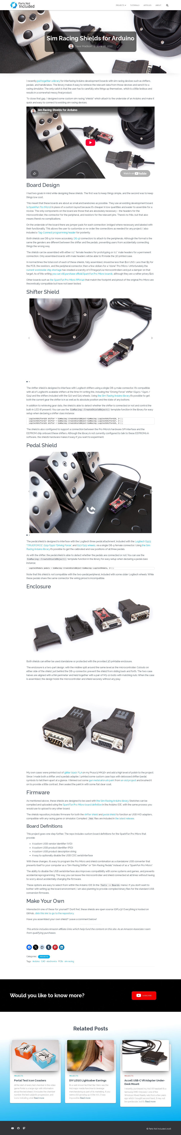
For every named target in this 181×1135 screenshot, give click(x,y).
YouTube (12, 1128)
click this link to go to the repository (54, 913)
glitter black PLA (73, 772)
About (158, 5)
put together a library (48, 80)
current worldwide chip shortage (44, 269)
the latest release (124, 818)
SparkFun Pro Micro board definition (82, 804)
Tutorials (134, 5)
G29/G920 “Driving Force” (57, 545)
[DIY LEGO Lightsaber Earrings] (90, 1055)
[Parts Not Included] (22, 5)
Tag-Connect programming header (57, 232)
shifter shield (91, 814)
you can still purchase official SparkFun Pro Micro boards (82, 273)
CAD (43, 961)
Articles (147, 5)
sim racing (69, 961)
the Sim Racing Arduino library (114, 395)
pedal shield (109, 814)
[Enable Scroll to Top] (175, 1129)
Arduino (36, 961)
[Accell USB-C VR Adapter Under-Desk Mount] (145, 1055)
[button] (125, 5)
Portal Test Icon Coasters (30, 1080)
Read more (39, 1098)
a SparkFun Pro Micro (38, 207)
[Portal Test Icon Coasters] (35, 1055)
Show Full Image (174, 16)
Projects (120, 5)
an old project (128, 780)
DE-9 (76, 238)
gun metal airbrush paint (101, 780)
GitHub (18, 1128)
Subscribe (147, 996)
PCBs (60, 961)
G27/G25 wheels (86, 545)
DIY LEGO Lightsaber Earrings (87, 1080)
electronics (52, 961)
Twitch (24, 1128)
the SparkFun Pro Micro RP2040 (67, 279)
